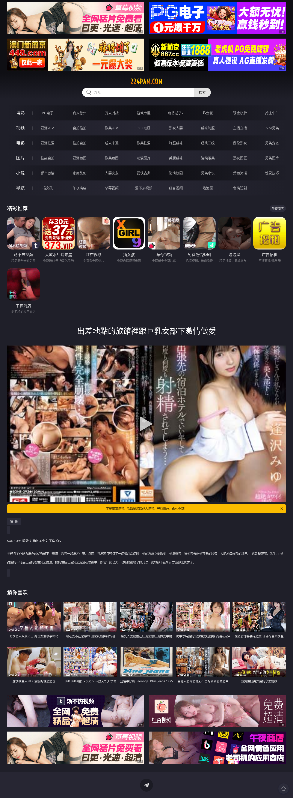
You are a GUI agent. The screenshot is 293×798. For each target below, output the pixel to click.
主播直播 (240, 128)
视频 (20, 128)
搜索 (202, 92)
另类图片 (272, 158)
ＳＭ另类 (272, 128)
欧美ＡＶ (112, 128)
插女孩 (47, 188)
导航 (20, 188)
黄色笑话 (240, 173)
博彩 (20, 113)
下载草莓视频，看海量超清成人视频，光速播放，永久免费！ (146, 508)
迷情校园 (176, 173)
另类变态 (272, 143)
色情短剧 (240, 188)
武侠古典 (144, 173)
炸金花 (208, 113)
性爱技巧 (272, 173)
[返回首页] (283, 788)
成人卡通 (112, 143)
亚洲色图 (79, 158)
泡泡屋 (208, 188)
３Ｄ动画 (144, 128)
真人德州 (79, 113)
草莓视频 (112, 188)
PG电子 (47, 113)
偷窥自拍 (47, 158)
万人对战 (112, 113)
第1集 (14, 521)
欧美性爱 (144, 143)
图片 (20, 158)
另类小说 (208, 173)
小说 (20, 173)
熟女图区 (240, 158)
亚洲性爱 (47, 143)
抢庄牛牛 (272, 113)
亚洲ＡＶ (47, 128)
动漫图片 (144, 158)
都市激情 (47, 173)
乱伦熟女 (240, 143)
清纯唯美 (208, 158)
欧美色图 (112, 158)
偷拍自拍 (79, 143)
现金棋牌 (240, 113)
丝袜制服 (208, 128)
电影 (20, 143)
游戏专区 (144, 113)
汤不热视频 (143, 188)
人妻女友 (112, 173)
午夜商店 (79, 188)
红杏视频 (176, 188)
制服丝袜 (176, 143)
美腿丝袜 (176, 158)
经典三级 (208, 143)
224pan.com (146, 81)
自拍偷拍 (79, 128)
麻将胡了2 (176, 113)
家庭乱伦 (79, 173)
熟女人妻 (176, 128)
